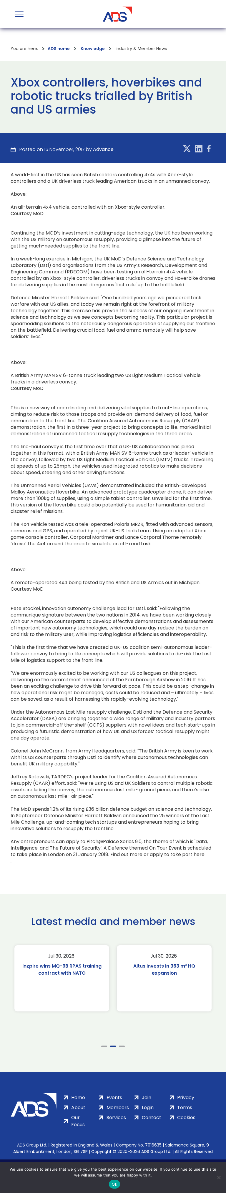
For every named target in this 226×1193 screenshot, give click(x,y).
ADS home (59, 48)
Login (148, 1107)
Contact (151, 1117)
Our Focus (78, 1121)
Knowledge (93, 48)
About (78, 1107)
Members (118, 1107)
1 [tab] (104, 1046)
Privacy (185, 1097)
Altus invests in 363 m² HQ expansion (62, 969)
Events (114, 1097)
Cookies (186, 1117)
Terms (184, 1107)
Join (146, 1097)
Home (78, 1097)
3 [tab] (122, 1046)
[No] (219, 1177)
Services (116, 1117)
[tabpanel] (62, 978)
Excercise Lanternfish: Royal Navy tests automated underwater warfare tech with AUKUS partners (164, 977)
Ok (114, 1184)
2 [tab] (113, 1046)
